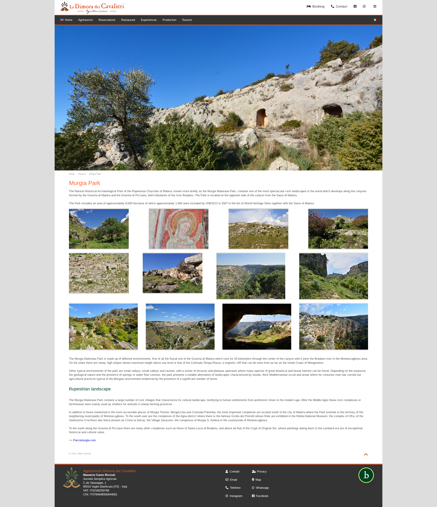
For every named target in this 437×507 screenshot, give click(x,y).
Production (169, 20)
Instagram (236, 496)
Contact (341, 6)
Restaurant (128, 20)
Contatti (234, 471)
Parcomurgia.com (84, 440)
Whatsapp (262, 487)
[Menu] (375, 6)
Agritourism (85, 20)
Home (68, 20)
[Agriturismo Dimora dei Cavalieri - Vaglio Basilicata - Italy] (71, 478)
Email (233, 479)
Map (258, 479)
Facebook (262, 496)
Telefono (235, 487)
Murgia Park (95, 174)
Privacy (262, 471)
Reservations (106, 20)
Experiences (149, 20)
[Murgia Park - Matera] (99, 229)
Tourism (187, 20)
